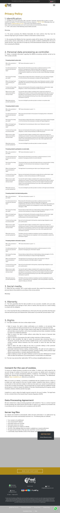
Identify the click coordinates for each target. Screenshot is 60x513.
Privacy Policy (37, 507)
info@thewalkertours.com (17, 23)
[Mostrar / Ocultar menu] (53, 5)
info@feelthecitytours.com (48, 488)
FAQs (36, 511)
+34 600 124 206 (12, 487)
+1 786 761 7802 (40, 22)
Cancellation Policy (27, 511)
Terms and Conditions (26, 507)
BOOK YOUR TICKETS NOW (30, 471)
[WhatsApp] (55, 508)
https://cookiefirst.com (15, 377)
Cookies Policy (46, 507)
